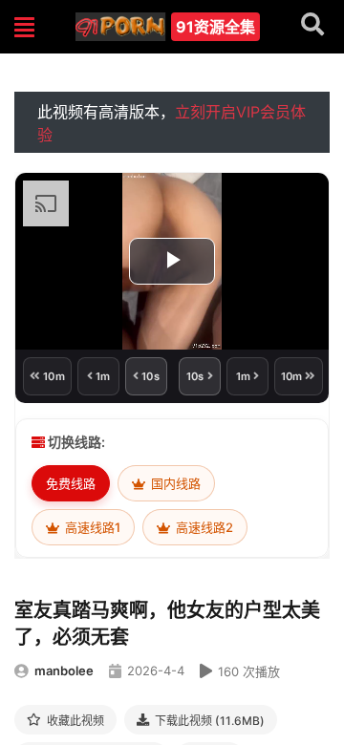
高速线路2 (203, 527)
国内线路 (174, 483)
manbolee (64, 670)
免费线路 (71, 483)
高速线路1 (91, 527)
